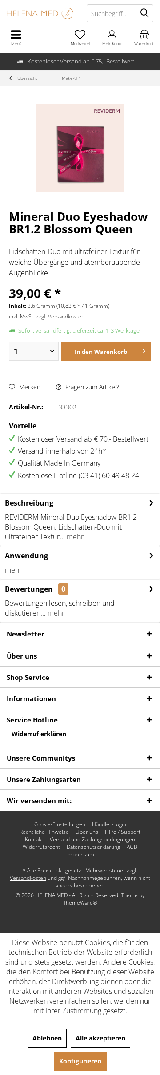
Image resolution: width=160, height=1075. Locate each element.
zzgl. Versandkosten (60, 316)
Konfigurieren (80, 1061)
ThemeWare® (80, 902)
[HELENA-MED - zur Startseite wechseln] (40, 13)
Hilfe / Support (122, 832)
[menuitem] (144, 37)
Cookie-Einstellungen (59, 824)
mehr (74, 536)
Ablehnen (47, 1038)
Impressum (80, 854)
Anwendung (26, 556)
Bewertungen (29, 589)
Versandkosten (28, 878)
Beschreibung (29, 503)
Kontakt (34, 839)
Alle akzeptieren (100, 1038)
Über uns (87, 832)
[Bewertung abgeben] (80, 240)
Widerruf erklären (39, 734)
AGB (132, 847)
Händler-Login (109, 824)
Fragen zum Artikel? (91, 387)
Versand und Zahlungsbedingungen (92, 839)
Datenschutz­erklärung (93, 847)
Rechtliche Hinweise (44, 832)
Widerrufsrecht (41, 847)
